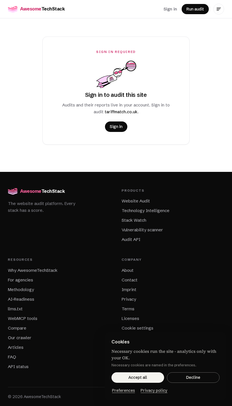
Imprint (129, 289)
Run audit (195, 9)
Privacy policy (154, 390)
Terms (128, 308)
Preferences (123, 390)
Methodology (21, 289)
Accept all (137, 377)
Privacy (129, 299)
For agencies (20, 280)
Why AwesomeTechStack (32, 270)
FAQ (12, 357)
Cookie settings (137, 328)
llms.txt (15, 308)
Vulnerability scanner (142, 229)
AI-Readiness (21, 299)
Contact (130, 280)
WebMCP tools (22, 318)
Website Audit (136, 201)
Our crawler (19, 337)
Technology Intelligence (145, 210)
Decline (193, 377)
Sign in (170, 9)
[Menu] (218, 9)
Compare (17, 328)
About (128, 270)
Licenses (130, 318)
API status (18, 366)
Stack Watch (134, 220)
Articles (15, 347)
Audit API (131, 239)
